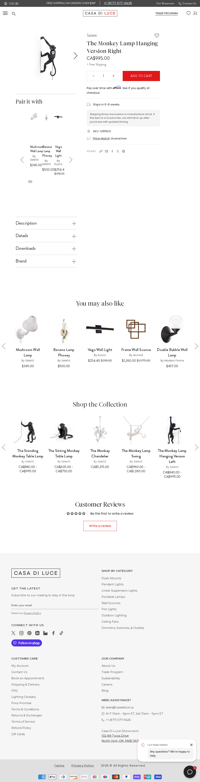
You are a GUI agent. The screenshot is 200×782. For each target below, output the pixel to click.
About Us (108, 666)
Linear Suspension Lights (119, 590)
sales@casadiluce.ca (120, 707)
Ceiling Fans (110, 621)
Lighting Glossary (23, 697)
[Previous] (23, 159)
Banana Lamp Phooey (47, 151)
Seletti (92, 35)
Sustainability (111, 678)
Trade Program (112, 672)
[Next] (69, 159)
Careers (107, 684)
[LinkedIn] (37, 632)
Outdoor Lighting (114, 615)
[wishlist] (188, 13)
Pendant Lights (112, 584)
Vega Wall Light (58, 151)
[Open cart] (195, 13)
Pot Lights (109, 609)
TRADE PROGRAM (166, 13)
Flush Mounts (111, 578)
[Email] (106, 151)
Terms (59, 765)
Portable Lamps (113, 597)
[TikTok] (61, 632)
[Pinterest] (123, 151)
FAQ (14, 690)
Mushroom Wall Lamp (36, 149)
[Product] (28, 430)
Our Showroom (165, 3)
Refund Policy (21, 728)
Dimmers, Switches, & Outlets (123, 628)
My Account (20, 666)
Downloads (26, 248)
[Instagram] (21, 632)
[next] (74, 55)
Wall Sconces (111, 603)
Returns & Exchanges (26, 715)
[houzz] (45, 632)
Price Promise (21, 703)
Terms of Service (23, 721)
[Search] (47, 14)
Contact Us (189, 3)
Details (22, 235)
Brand (21, 261)
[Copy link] (100, 151)
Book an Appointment (27, 678)
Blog (105, 690)
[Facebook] (112, 151)
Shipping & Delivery (25, 684)
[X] (117, 151)
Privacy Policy (32, 613)
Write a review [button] (100, 526)
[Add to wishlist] (157, 35)
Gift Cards (18, 734)
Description (26, 223)
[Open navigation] (5, 13)
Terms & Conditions (25, 709)
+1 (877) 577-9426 (118, 3)
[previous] (17, 55)
